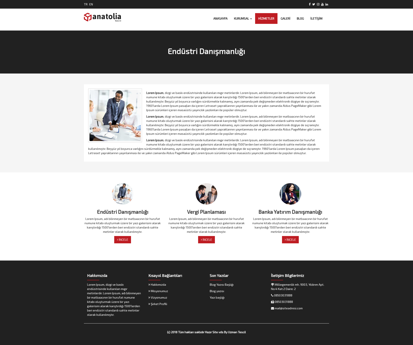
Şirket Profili (158, 304)
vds (221, 332)
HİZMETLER (266, 18)
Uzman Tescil (237, 332)
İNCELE (123, 239)
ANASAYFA (220, 18)
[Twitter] (313, 4)
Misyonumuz (159, 291)
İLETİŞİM (316, 18)
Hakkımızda (158, 284)
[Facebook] (310, 4)
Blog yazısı (217, 291)
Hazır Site (211, 332)
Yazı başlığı (217, 297)
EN (91, 4)
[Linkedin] (326, 4)
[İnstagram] (318, 4)
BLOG (300, 18)
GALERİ (285, 18)
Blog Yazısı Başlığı (222, 284)
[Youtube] (322, 4)
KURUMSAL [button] (242, 18)
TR (86, 4)
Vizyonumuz (158, 297)
